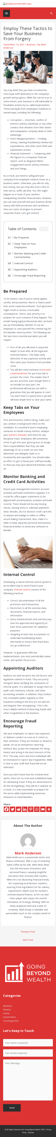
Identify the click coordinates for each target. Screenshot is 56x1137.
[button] (51, 13)
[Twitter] (12, 809)
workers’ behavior (18, 434)
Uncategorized (11, 1020)
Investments (9, 1017)
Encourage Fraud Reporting (29, 275)
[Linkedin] (24, 809)
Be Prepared (21, 237)
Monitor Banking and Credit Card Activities (30, 255)
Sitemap (31, 1132)
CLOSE (44, 229)
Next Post (28, 939)
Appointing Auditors (25, 269)
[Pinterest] (30, 809)
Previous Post (28, 931)
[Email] (43, 809)
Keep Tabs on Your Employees (25, 245)
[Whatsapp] (37, 809)
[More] (49, 809)
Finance (7, 1009)
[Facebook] (6, 809)
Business (30, 44)
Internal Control (23, 263)
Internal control (22, 589)
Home (6, 1013)
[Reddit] (18, 809)
